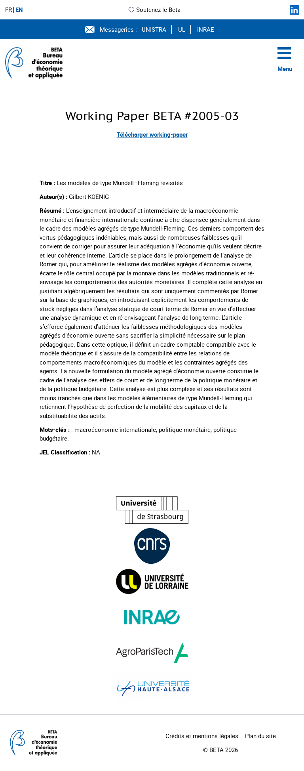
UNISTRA (154, 29)
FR (8, 10)
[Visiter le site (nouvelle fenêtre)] (152, 510)
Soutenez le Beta (158, 9)
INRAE (205, 29)
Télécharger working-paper (152, 134)
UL (181, 29)
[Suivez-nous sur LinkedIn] (294, 10)
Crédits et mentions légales (201, 736)
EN (19, 10)
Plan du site (260, 736)
